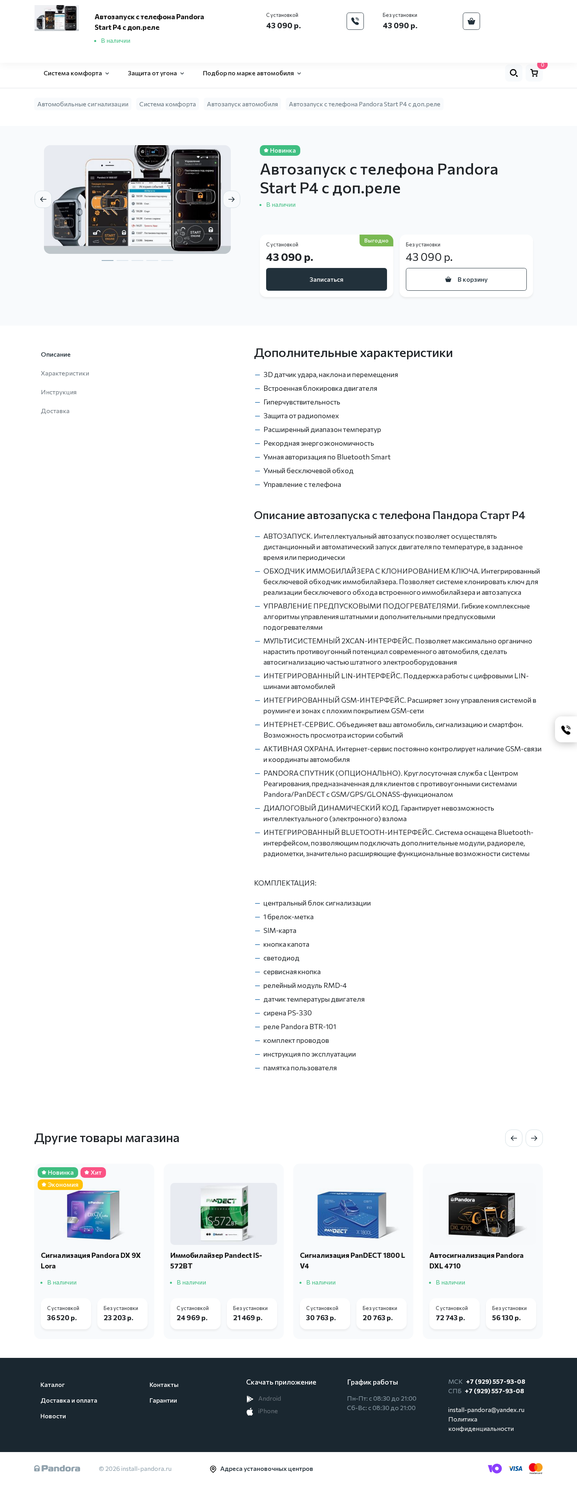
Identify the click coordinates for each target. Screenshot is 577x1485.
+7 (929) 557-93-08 (495, 1381)
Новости (53, 1415)
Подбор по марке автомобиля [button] (248, 73)
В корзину (473, 279)
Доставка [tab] (55, 410)
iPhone (267, 1410)
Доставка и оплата (68, 1400)
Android (269, 1398)
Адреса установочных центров (266, 1468)
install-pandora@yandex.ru (486, 1409)
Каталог (52, 1384)
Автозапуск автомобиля (242, 104)
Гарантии (163, 1400)
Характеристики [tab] (65, 373)
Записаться (326, 279)
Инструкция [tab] (59, 391)
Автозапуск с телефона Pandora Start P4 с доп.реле (364, 104)
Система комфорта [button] (73, 73)
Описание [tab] (56, 354)
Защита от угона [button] (152, 73)
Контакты (164, 1384)
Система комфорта (167, 104)
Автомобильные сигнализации (82, 104)
